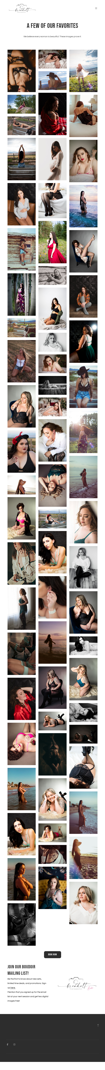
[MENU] (94, 8)
